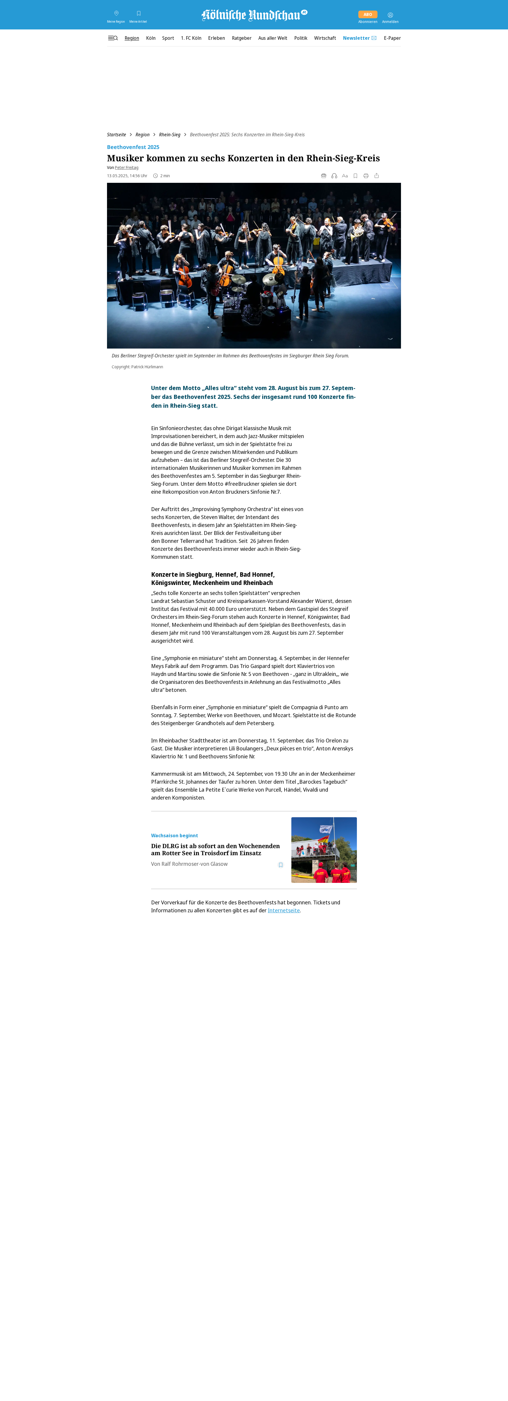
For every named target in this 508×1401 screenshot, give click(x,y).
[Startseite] (254, 15)
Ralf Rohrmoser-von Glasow (194, 863)
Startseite (116, 134)
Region (143, 134)
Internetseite (284, 910)
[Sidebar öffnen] (113, 38)
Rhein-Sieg (170, 134)
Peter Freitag (126, 167)
